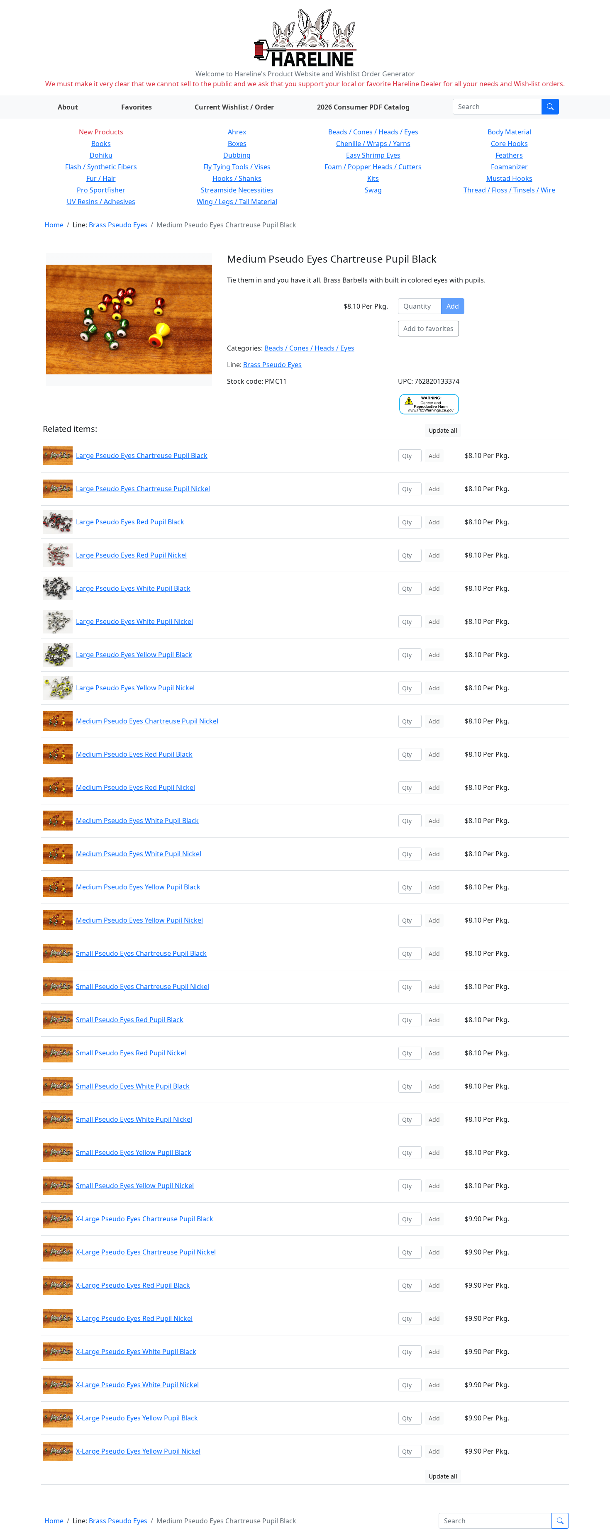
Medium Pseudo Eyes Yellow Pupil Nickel (139, 920)
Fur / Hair (101, 178)
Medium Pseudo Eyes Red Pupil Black (134, 754)
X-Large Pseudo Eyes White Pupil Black (136, 1351)
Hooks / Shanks (236, 178)
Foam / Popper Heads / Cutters (373, 166)
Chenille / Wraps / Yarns (373, 143)
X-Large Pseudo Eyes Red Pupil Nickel (134, 1318)
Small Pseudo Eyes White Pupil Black (133, 1086)
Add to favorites (428, 328)
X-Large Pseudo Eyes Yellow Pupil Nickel (138, 1451)
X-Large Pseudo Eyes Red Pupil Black (133, 1285)
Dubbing (237, 155)
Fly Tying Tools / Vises (237, 166)
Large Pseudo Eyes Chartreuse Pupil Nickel (143, 488)
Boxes (237, 143)
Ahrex (237, 131)
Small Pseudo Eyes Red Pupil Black (129, 1019)
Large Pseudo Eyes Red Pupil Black (130, 521)
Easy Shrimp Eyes (373, 155)
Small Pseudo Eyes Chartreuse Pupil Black (141, 953)
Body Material (509, 131)
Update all (443, 430)
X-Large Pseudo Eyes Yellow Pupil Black (137, 1418)
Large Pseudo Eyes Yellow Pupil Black (134, 654)
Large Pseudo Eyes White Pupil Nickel (134, 621)
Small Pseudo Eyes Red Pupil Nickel (131, 1052)
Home (53, 224)
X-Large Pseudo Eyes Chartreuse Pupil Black (144, 1218)
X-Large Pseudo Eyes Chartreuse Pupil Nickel (146, 1252)
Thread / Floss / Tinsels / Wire (509, 190)
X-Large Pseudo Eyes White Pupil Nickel (137, 1384)
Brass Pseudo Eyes (118, 224)
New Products (101, 131)
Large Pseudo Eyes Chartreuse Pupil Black (141, 455)
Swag (373, 190)
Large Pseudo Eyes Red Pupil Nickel (131, 555)
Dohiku (101, 155)
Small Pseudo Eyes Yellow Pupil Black (133, 1152)
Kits (373, 178)
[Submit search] (550, 106)
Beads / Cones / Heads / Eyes (373, 131)
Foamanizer (509, 166)
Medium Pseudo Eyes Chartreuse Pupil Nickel (147, 721)
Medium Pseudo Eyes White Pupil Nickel (138, 853)
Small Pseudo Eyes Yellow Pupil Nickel (135, 1185)
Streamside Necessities (237, 190)
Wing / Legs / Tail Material (237, 201)
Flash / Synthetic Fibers (101, 166)
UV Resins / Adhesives (101, 201)
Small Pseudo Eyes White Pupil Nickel (134, 1119)
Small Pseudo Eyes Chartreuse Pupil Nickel (142, 986)
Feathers (509, 155)
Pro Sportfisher (101, 190)
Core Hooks (509, 143)
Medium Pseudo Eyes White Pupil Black (137, 820)
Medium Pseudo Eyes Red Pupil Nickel (135, 787)
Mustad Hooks (509, 178)
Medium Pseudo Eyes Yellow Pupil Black (138, 887)
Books (101, 143)
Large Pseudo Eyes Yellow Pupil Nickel (135, 687)
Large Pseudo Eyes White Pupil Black (133, 588)
